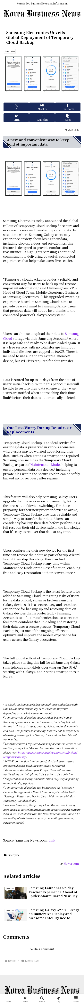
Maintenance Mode (45, 464)
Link (51, 840)
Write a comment (42, 949)
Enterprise (13, 855)
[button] (67, 117)
